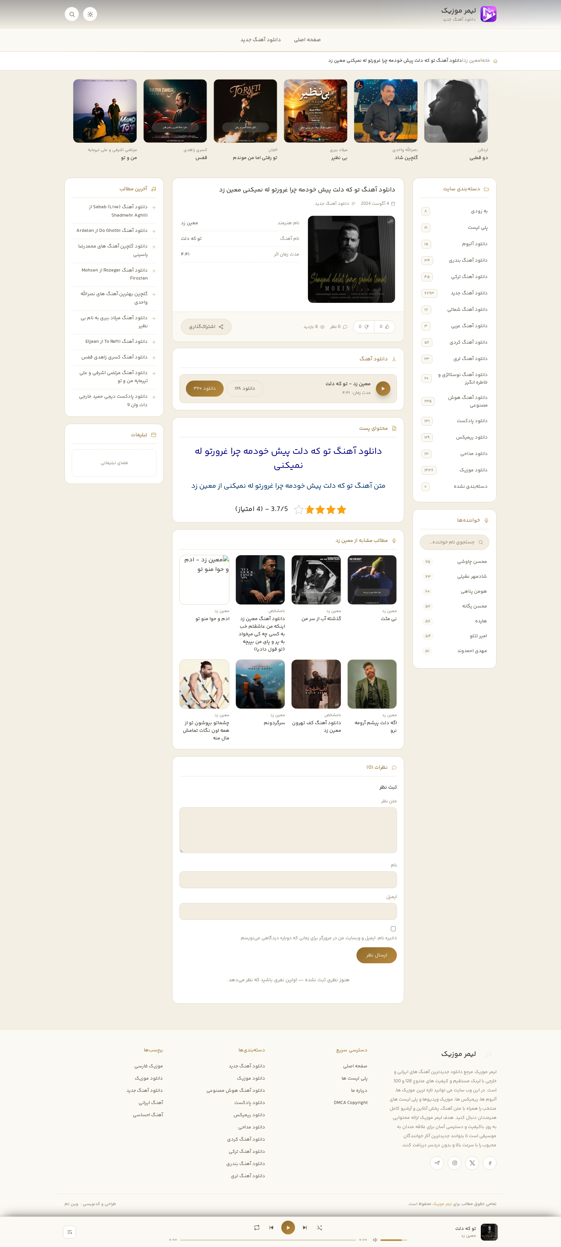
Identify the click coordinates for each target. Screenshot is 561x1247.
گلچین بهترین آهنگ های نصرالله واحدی (114, 298)
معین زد (471, 60)
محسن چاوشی (472, 562)
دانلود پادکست (472, 421)
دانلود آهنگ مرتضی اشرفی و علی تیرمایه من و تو (113, 377)
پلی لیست (478, 227)
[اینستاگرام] (454, 1163)
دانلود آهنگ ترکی (469, 277)
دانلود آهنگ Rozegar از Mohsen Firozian (115, 275)
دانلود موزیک (473, 470)
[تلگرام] (437, 1163)
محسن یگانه (474, 606)
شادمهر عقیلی (472, 576)
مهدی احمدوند (472, 651)
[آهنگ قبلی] (271, 1227)
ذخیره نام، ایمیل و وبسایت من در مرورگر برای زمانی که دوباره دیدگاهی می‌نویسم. (318, 938)
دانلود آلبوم (475, 244)
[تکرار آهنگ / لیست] (256, 1227)
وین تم (71, 1204)
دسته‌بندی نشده (471, 486)
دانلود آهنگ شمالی (467, 309)
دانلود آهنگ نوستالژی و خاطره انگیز (463, 378)
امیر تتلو (478, 636)
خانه (486, 60)
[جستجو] (71, 14)
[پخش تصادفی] (319, 1227)
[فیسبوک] (490, 1163)
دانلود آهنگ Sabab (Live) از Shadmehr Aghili (118, 211)
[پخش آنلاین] (435, 134)
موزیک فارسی (148, 1066)
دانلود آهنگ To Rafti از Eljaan (116, 341)
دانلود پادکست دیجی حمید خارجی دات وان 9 (113, 401)
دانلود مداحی (474, 454)
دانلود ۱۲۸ (245, 388)
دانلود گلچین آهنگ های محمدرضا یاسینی (113, 251)
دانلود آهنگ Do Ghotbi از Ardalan (112, 231)
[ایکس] (472, 1163)
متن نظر (389, 801)
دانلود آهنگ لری (470, 359)
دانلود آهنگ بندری (468, 260)
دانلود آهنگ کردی (469, 342)
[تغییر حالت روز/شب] (90, 14)
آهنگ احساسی (148, 1115)
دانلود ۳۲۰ (204, 388)
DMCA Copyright (351, 1103)
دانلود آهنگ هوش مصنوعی (468, 401)
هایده (481, 621)
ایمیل (391, 897)
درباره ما (359, 1090)
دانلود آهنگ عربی (469, 326)
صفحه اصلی (307, 40)
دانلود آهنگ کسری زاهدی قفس (114, 357)
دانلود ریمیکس (472, 437)
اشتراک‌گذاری (202, 327)
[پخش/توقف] (288, 1227)
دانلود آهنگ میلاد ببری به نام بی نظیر (114, 322)
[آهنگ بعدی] (305, 1227)
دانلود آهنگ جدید (260, 40)
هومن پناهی (474, 591)
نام (394, 865)
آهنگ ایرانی (151, 1103)
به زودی (479, 211)
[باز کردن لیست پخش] (69, 1232)
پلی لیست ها (355, 1078)
